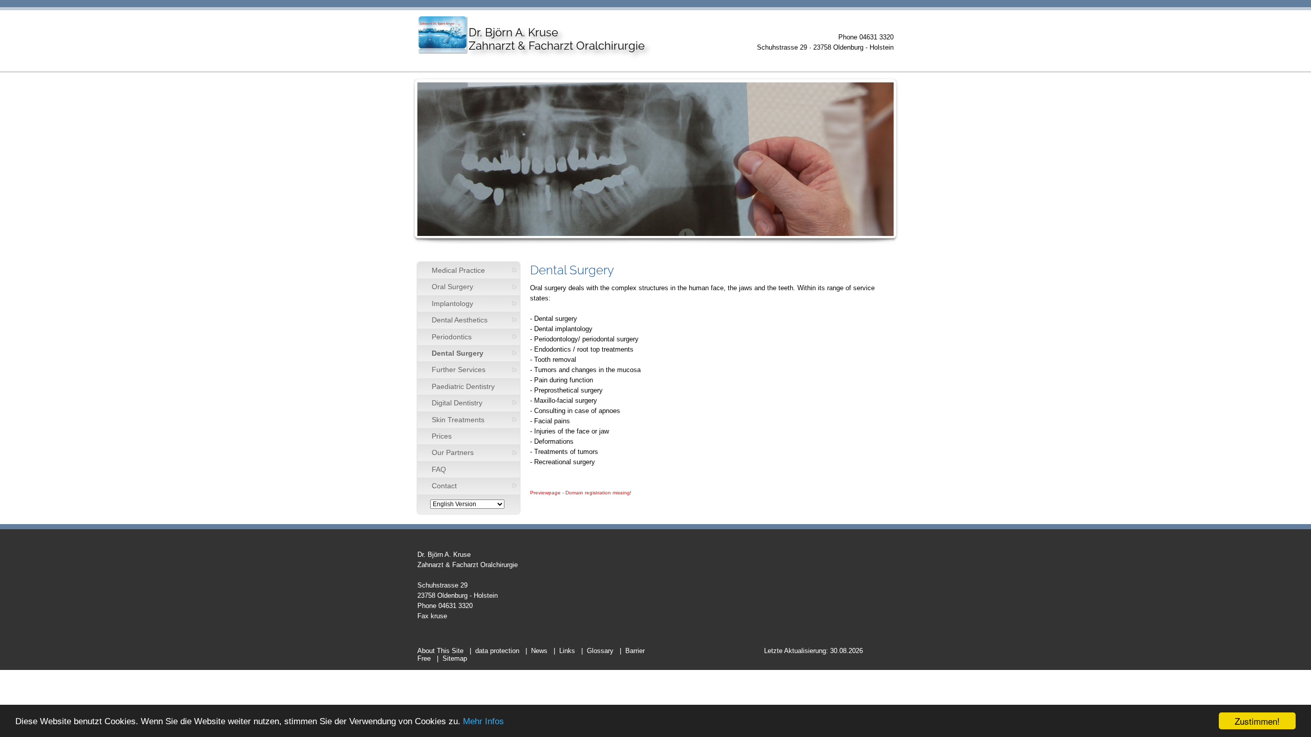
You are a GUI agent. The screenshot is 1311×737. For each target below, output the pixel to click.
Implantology (452, 303)
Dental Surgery (457, 353)
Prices (442, 436)
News (539, 651)
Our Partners (453, 452)
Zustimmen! (1257, 720)
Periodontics (452, 337)
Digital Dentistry (457, 403)
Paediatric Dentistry (463, 386)
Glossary (600, 651)
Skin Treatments (458, 420)
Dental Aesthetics (460, 320)
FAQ (439, 469)
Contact (444, 486)
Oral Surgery (452, 287)
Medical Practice (458, 270)
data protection (497, 651)
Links (567, 651)
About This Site (440, 651)
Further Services (458, 369)
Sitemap (454, 658)
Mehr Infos (483, 721)
